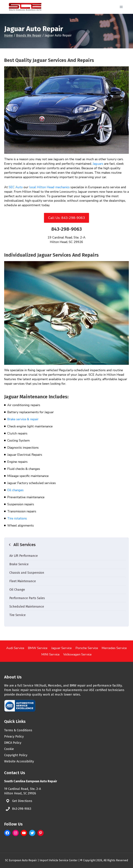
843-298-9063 (66, 229)
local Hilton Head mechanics (49, 187)
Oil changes (15, 490)
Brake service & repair (22, 419)
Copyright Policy (15, 755)
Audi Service (15, 648)
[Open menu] (121, 7)
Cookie (9, 749)
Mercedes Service (114, 648)
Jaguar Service (61, 648)
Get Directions (22, 801)
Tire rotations (17, 518)
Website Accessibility (19, 761)
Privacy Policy (14, 736)
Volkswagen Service (77, 654)
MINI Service (50, 654)
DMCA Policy (12, 743)
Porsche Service (87, 648)
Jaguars (98, 164)
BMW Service (37, 648)
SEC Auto (16, 187)
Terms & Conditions (18, 730)
